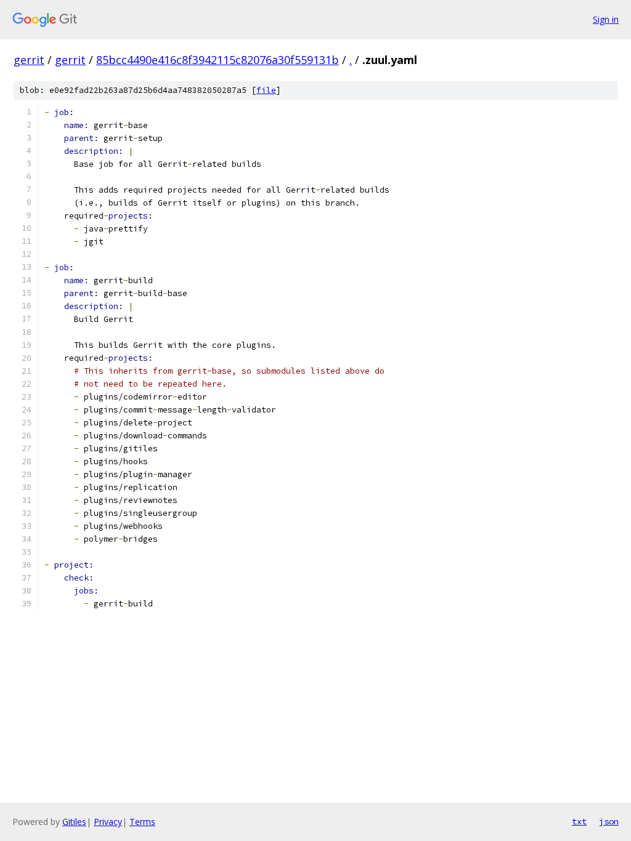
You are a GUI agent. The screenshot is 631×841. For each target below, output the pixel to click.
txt (579, 821)
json (609, 821)
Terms (142, 821)
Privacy (108, 821)
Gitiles (74, 821)
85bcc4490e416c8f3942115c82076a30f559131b (217, 59)
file (266, 90)
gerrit (29, 59)
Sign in (606, 19)
